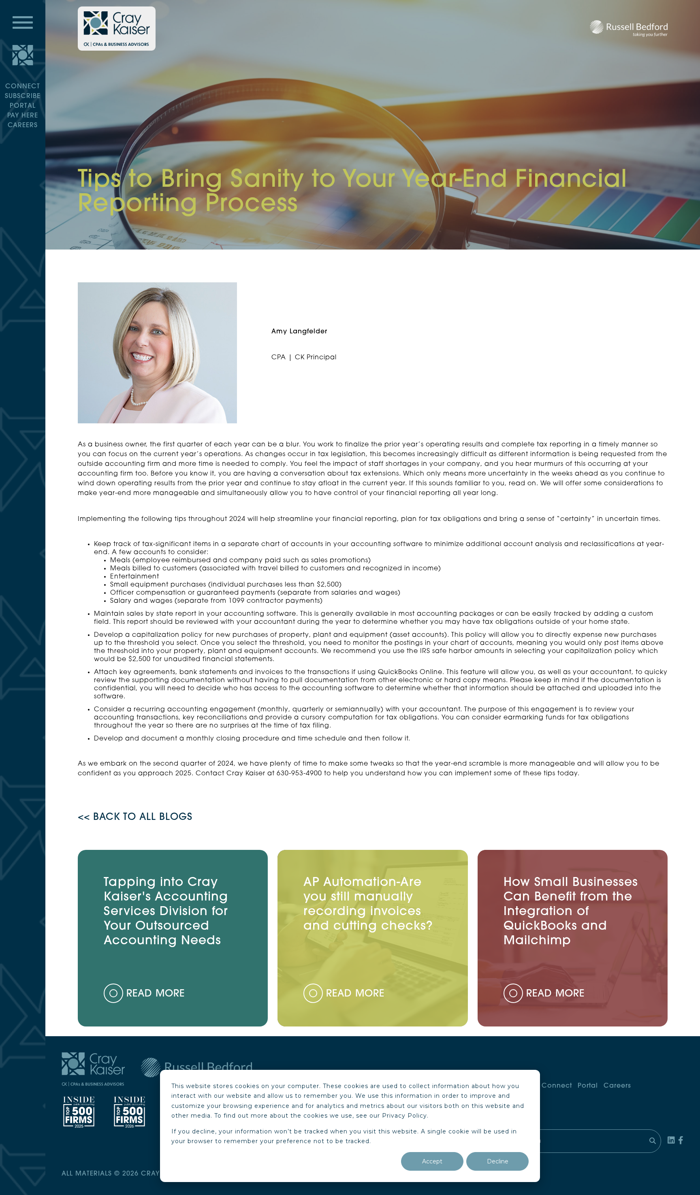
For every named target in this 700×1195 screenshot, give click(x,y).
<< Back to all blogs (135, 817)
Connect (22, 86)
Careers (23, 125)
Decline (497, 1161)
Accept (432, 1161)
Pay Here (22, 116)
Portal (23, 106)
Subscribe (23, 96)
